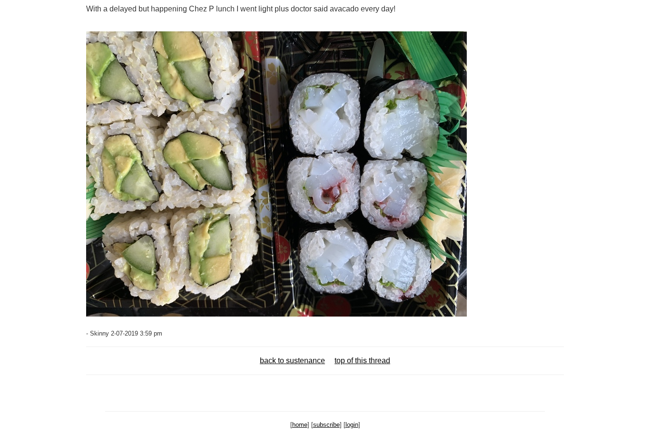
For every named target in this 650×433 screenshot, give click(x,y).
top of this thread (362, 360)
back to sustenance (292, 360)
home (299, 424)
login (351, 424)
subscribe (326, 424)
